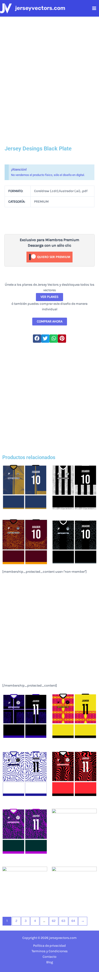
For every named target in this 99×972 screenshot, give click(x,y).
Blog (49, 962)
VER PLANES (49, 297)
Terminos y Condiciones (50, 951)
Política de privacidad (49, 946)
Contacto (49, 957)
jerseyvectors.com (40, 8)
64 (73, 921)
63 (63, 921)
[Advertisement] (49, 397)
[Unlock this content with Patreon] (49, 257)
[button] (37, 338)
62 (53, 921)
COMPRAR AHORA (49, 321)
